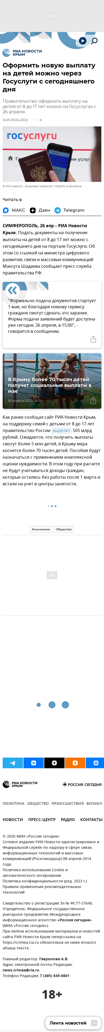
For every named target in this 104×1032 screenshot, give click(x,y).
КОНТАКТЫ (91, 820)
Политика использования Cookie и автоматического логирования (35, 873)
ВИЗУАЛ (94, 804)
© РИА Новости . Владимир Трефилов (27, 186)
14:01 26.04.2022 (15, 120)
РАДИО (68, 820)
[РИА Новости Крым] (22, 53)
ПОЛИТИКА (14, 804)
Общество (64, 529)
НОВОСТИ (13, 820)
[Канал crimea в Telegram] (13, 763)
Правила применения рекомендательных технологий (42, 890)
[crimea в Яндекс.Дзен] (54, 763)
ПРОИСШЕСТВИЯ (67, 804)
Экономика (41, 529)
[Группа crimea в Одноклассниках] (75, 763)
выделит (61, 430)
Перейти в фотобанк (68, 186)
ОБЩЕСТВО (38, 804)
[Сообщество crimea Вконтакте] (33, 763)
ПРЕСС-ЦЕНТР (41, 820)
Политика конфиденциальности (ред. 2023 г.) (45, 881)
